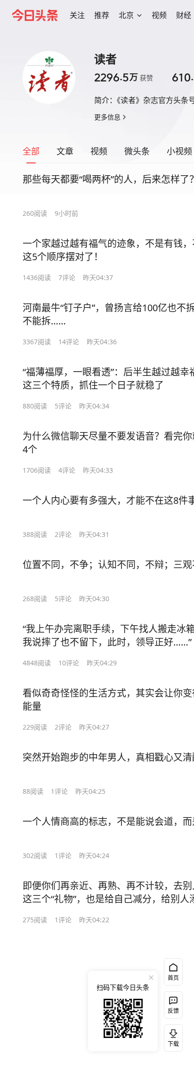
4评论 (66, 470)
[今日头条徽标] (34, 15)
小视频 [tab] (179, 151)
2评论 (63, 534)
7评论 (66, 277)
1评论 (59, 791)
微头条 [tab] (137, 151)
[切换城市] (139, 15)
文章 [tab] (65, 151)
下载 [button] (171, 1036)
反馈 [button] (173, 1011)
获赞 (123, 77)
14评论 (68, 341)
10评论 (68, 662)
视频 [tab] (98, 151)
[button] (77, 15)
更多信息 (107, 116)
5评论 (63, 405)
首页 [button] (173, 978)
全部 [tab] (31, 151)
